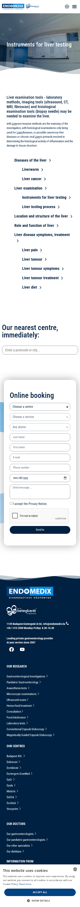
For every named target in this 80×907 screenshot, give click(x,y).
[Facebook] (11, 649)
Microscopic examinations (22, 694)
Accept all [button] (40, 892)
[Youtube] (22, 649)
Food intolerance (16, 717)
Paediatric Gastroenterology (23, 682)
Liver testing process (38, 206)
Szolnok (12, 803)
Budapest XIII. (15, 756)
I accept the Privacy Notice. (30, 503)
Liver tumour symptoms (40, 268)
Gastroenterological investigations (26, 676)
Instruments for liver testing (44, 197)
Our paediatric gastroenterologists (26, 840)
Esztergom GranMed (18, 774)
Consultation (14, 711)
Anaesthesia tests (17, 688)
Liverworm (30, 169)
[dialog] (40, 885)
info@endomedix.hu (54, 623)
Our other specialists (18, 845)
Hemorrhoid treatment (19, 706)
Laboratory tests (16, 723)
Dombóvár (13, 768)
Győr (10, 779)
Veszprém (13, 809)
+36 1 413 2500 (15, 628)
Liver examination (28, 188)
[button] (73, 6)
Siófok (11, 797)
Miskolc (11, 791)
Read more (25, 884)
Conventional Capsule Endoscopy (26, 729)
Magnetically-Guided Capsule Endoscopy (29, 735)
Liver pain (30, 250)
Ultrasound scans (16, 700)
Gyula (10, 785)
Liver (14, 123)
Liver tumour (32, 259)
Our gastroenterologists (20, 834)
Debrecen (12, 762)
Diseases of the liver (30, 160)
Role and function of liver (34, 225)
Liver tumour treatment (40, 277)
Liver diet (29, 287)
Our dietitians (14, 851)
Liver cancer (32, 178)
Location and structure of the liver (41, 216)
